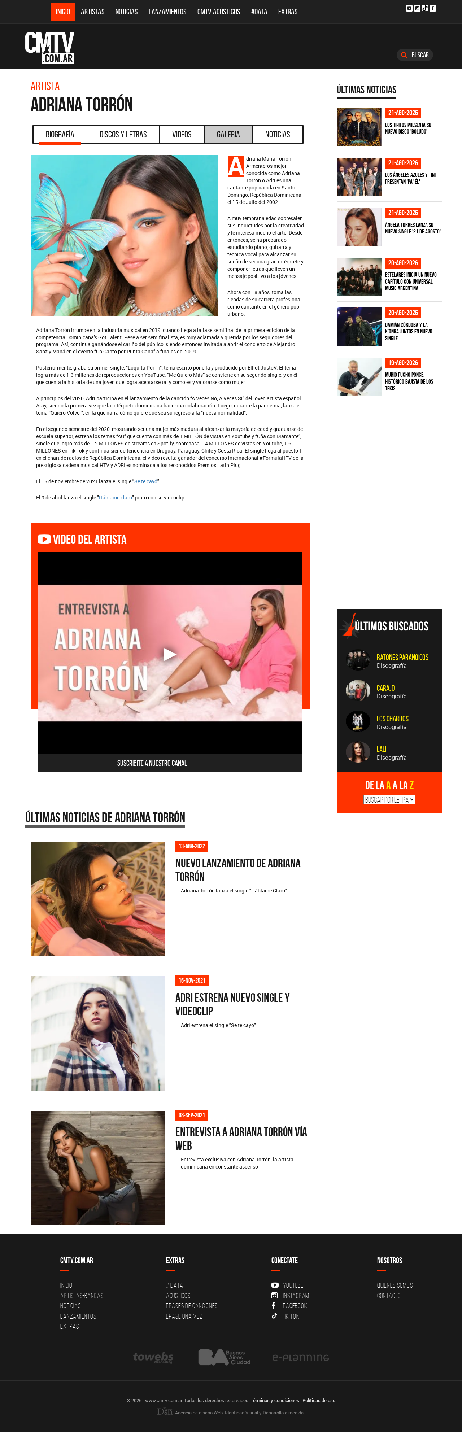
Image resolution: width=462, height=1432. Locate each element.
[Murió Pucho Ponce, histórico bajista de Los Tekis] (359, 377)
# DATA (174, 1285)
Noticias (127, 11)
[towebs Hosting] (154, 1357)
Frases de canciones (192, 1306)
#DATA (259, 11)
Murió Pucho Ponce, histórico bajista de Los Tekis (409, 381)
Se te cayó (145, 481)
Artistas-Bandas (81, 1296)
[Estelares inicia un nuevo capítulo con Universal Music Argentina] (359, 277)
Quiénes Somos (395, 1285)
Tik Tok (290, 1316)
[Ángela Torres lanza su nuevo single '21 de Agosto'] (359, 227)
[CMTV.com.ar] (55, 48)
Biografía (60, 134)
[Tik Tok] (425, 8)
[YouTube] (409, 8)
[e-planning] (300, 1357)
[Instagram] (417, 8)
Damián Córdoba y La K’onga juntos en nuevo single (408, 331)
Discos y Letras (123, 134)
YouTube (293, 1285)
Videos (182, 134)
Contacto (389, 1296)
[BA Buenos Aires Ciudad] (223, 1357)
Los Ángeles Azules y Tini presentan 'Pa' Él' (410, 178)
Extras (288, 11)
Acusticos (178, 1296)
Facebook (295, 1306)
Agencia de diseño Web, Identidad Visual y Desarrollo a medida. (239, 1412)
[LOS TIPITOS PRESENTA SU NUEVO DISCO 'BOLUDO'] (359, 127)
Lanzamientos (168, 11)
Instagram (296, 1296)
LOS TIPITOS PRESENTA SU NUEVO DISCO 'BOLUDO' (408, 128)
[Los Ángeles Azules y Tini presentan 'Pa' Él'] (359, 177)
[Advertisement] (391, 553)
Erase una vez (184, 1316)
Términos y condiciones (274, 1400)
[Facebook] (433, 8)
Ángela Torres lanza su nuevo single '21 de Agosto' (413, 228)
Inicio (63, 11)
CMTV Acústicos (218, 11)
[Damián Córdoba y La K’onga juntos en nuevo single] (359, 326)
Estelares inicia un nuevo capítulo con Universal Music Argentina (411, 281)
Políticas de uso (318, 1400)
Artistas (93, 11)
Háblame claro (115, 497)
